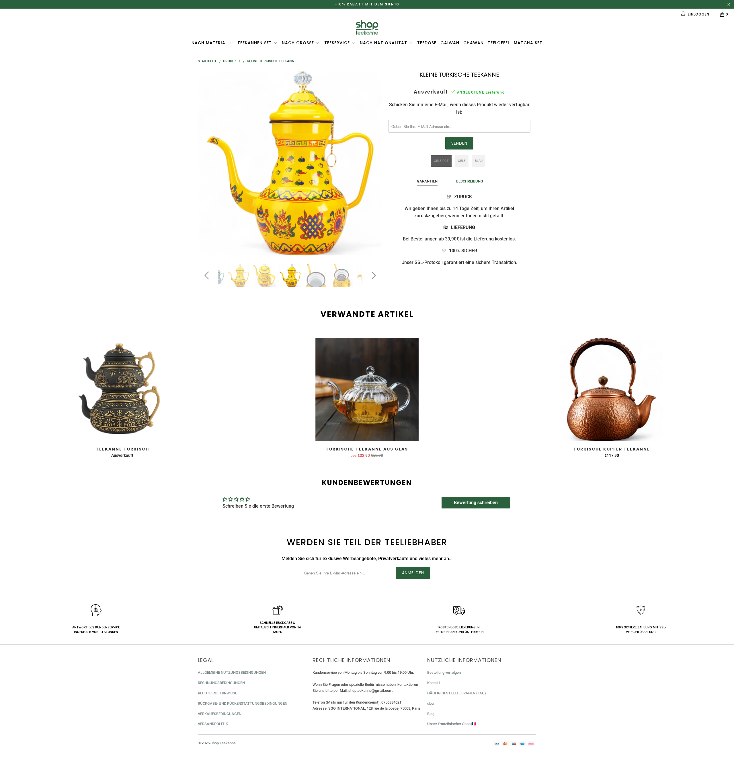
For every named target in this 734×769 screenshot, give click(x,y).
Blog (430, 714)
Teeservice (337, 43)
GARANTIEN (427, 181)
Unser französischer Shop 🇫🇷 (451, 724)
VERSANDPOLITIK (213, 724)
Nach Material (210, 43)
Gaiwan (449, 43)
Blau (479, 161)
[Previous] (208, 163)
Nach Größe (298, 43)
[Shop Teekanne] (367, 27)
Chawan (473, 43)
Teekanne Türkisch (122, 389)
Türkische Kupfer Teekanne (612, 389)
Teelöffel (499, 43)
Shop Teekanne (223, 743)
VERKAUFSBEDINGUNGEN (219, 714)
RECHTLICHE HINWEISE (217, 693)
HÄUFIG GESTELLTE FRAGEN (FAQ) (456, 693)
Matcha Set (528, 43)
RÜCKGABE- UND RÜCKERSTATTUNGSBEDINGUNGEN (242, 703)
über (431, 703)
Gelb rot (441, 161)
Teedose (426, 43)
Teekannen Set (255, 43)
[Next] (372, 163)
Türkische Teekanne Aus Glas (367, 389)
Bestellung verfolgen (444, 672)
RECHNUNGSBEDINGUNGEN (221, 683)
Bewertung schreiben (476, 502)
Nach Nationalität (384, 43)
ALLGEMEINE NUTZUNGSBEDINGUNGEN (232, 672)
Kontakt (433, 683)
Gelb (462, 161)
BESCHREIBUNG (469, 181)
